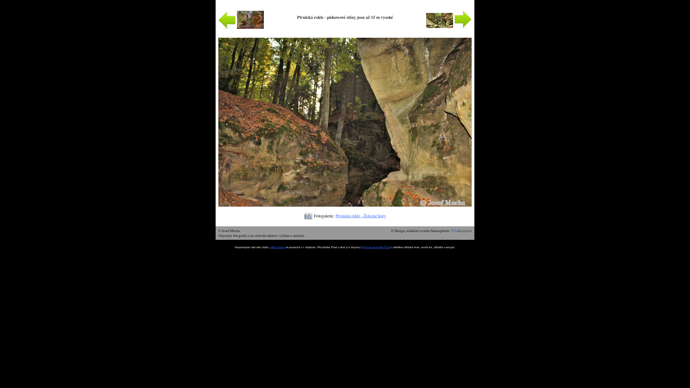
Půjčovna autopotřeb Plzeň (375, 247)
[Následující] (345, 209)
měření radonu (277, 247)
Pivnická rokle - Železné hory (361, 216)
